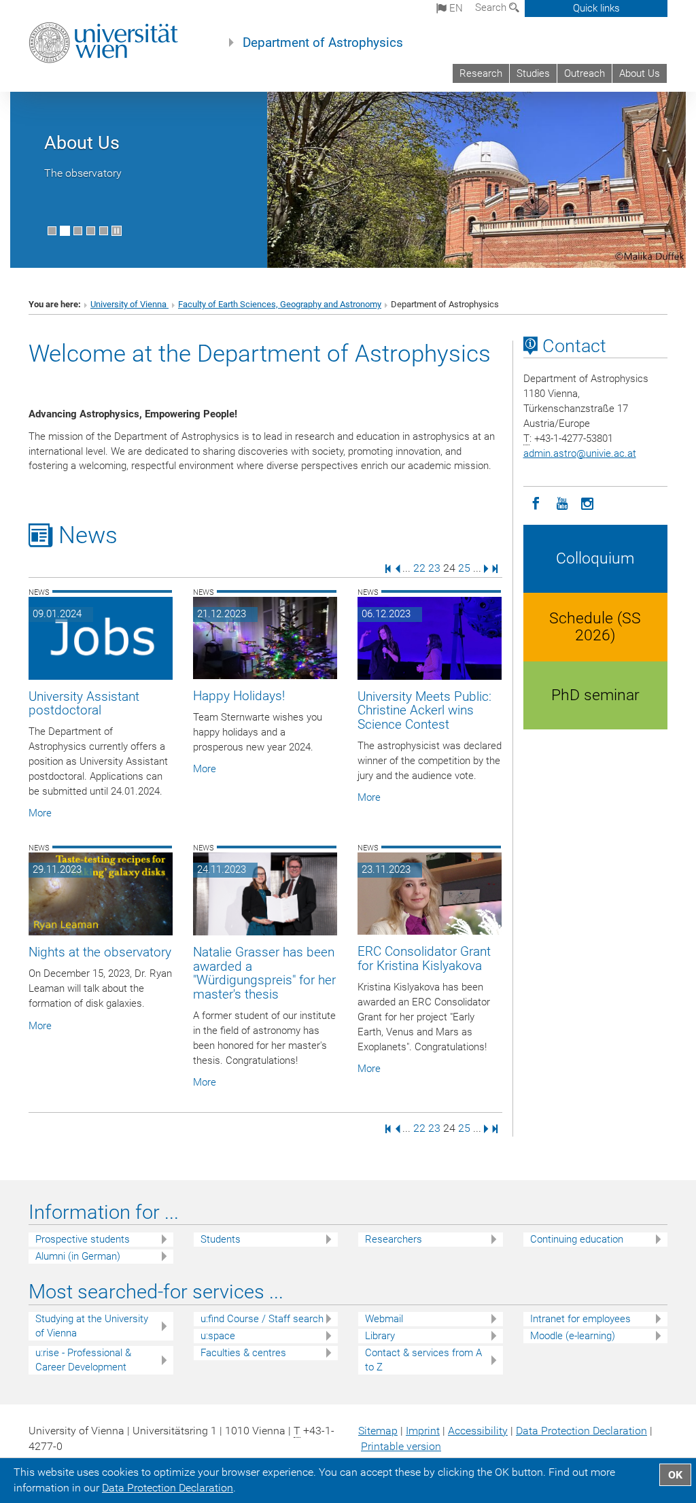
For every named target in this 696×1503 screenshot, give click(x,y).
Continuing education (576, 1239)
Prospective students (82, 1239)
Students (221, 1239)
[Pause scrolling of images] (116, 231)
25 (464, 568)
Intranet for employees (580, 1319)
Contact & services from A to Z (423, 1360)
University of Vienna (129, 304)
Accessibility (478, 1430)
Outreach (584, 73)
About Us (639, 73)
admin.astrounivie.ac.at (579, 453)
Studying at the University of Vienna (91, 1326)
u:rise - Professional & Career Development (83, 1360)
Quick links (596, 8)
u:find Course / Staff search (262, 1319)
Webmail (384, 1319)
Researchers (393, 1239)
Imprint (423, 1430)
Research (480, 73)
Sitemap (378, 1430)
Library (380, 1336)
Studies (533, 73)
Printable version (401, 1446)
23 (434, 568)
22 (419, 568)
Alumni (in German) (77, 1256)
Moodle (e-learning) (572, 1336)
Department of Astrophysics (323, 42)
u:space (218, 1336)
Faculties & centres (243, 1353)
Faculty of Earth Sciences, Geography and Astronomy (279, 304)
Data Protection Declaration (581, 1430)
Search (492, 7)
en (455, 8)
